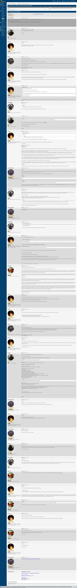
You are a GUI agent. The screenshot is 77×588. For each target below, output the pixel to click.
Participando (3, 5)
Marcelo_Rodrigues (11, 17)
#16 (22, 294)
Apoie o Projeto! (3, 26)
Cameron (22, 128)
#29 (22, 513)
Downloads (3, 12)
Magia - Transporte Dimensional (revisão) (12, 582)
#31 (22, 542)
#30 (22, 528)
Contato (2, 29)
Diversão (2, 22)
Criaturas (3, 16)
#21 (22, 399)
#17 (22, 309)
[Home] (0, 1)
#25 (22, 457)
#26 (22, 471)
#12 (22, 207)
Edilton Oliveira (10, 102)
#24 (22, 443)
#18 (22, 324)
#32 (22, 557)
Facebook (3, 32)
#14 (22, 235)
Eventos (3, 25)
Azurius (9, 443)
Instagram (3, 33)
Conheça (2, 4)
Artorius (9, 41)
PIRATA (9, 324)
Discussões (3, 8)
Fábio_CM (9, 265)
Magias (3, 18)
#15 (22, 265)
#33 (22, 571)
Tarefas (3, 9)
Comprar (3, 13)
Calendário (3, 21)
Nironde (9, 28)
